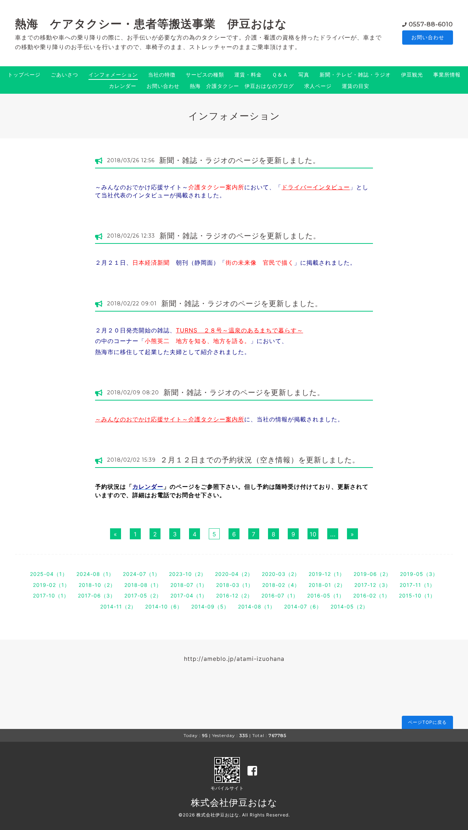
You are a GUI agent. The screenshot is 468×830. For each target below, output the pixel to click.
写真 (303, 74)
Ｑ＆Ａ (280, 74)
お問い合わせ (427, 37)
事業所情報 (447, 74)
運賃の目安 (355, 86)
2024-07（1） (141, 574)
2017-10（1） (51, 595)
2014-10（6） (163, 606)
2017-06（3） (97, 595)
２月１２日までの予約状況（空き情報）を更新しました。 (260, 459)
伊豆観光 (412, 74)
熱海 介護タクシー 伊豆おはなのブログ (242, 86)
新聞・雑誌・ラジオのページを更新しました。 (239, 160)
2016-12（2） (234, 595)
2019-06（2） (372, 574)
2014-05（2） (349, 606)
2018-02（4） (281, 585)
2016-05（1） (325, 595)
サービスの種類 (205, 74)
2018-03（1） (234, 585)
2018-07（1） (188, 585)
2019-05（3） (419, 574)
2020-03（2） (281, 574)
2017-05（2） (143, 595)
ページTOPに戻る (427, 722)
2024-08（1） (95, 574)
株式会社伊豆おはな (234, 802)
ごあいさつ (64, 74)
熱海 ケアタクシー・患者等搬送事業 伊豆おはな (151, 24)
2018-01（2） (327, 585)
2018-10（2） (97, 585)
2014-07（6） (303, 606)
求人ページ (318, 86)
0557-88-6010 (431, 24)
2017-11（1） (417, 585)
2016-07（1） (279, 595)
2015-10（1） (417, 595)
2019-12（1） (327, 574)
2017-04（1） (188, 595)
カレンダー (122, 86)
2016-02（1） (371, 595)
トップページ (24, 74)
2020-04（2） (234, 574)
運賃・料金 (248, 74)
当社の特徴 (162, 74)
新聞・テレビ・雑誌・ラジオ (355, 74)
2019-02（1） (51, 585)
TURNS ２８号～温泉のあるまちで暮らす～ (239, 330)
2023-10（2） (187, 574)
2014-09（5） (210, 606)
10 (313, 534)
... (333, 534)
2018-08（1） (143, 585)
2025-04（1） (49, 574)
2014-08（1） (256, 606)
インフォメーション (113, 74)
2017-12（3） (372, 585)
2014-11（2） (118, 606)
